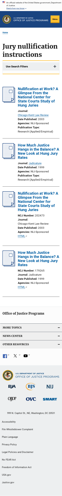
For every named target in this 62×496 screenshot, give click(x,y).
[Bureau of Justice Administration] (12, 389)
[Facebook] (6, 356)
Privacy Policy (9, 444)
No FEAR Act (9, 459)
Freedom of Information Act (16, 467)
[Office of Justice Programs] (7, 19)
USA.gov (6, 474)
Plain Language (10, 437)
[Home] (31, 19)
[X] (16, 356)
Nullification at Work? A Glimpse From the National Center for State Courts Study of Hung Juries (38, 97)
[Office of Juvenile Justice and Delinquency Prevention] (12, 401)
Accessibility (9, 421)
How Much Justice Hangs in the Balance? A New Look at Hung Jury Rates (38, 151)
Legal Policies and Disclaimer (17, 452)
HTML (21, 236)
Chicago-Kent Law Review (33, 115)
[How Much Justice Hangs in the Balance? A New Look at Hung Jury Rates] (9, 158)
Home (5, 32)
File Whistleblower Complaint (17, 429)
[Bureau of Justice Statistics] (31, 391)
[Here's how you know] (31, 5)
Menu (55, 19)
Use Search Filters (17, 66)
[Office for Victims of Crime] (31, 401)
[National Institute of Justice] (50, 389)
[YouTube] (26, 356)
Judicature (35, 163)
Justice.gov (8, 482)
